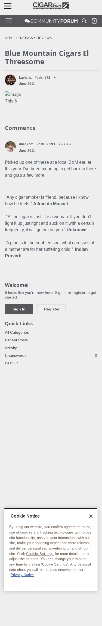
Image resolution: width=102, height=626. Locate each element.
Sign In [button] (19, 309)
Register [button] (52, 309)
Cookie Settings (40, 554)
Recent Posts (16, 340)
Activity (11, 348)
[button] (10, 80)
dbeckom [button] (26, 144)
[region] (51, 549)
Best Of (11, 363)
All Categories (17, 332)
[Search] (84, 21)
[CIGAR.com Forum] (51, 21)
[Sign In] (94, 21)
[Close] (91, 516)
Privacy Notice (22, 575)
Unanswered (51, 355)
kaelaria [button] (25, 77)
